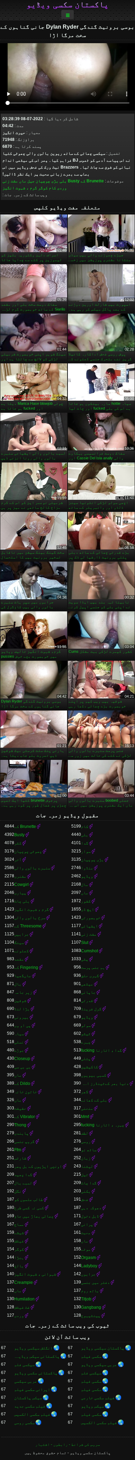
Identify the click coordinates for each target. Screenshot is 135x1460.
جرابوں (88, 1274)
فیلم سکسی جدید (29, 1406)
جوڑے (19, 1050)
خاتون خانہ (25, 1091)
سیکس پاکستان (28, 1397)
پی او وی (22, 1025)
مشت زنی (10, 181)
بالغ (19, 1265)
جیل (31, 181)
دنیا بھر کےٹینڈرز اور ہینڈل (105, 1083)
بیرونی (21, 1017)
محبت (86, 1232)
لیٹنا (87, 1166)
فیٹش (19, 1241)
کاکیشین (89, 1067)
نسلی (19, 1042)
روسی (86, 1141)
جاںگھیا (22, 975)
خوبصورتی (90, 917)
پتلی (86, 1058)
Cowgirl (21, 884)
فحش (84, 1199)
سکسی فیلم (91, 1356)
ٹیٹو (86, 1033)
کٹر (17, 843)
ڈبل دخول (90, 1216)
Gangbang (91, 1307)
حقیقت (20, 1108)
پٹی (84, 959)
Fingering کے (26, 967)
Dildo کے (22, 1083)
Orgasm (88, 1257)
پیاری (20, 892)
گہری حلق (90, 975)
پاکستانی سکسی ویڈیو (35, 1373)
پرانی (87, 1224)
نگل (17, 1191)
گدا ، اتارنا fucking (101, 1050)
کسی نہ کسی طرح (29, 1207)
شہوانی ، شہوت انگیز (35, 1274)
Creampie (23, 1282)
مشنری (20, 876)
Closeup (22, 1058)
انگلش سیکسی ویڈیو (33, 1348)
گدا (84, 843)
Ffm (17, 1149)
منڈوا (87, 868)
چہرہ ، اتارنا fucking (102, 1125)
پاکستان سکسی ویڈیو (67, 4)
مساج (19, 1224)
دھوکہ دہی (91, 1207)
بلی (63, 181)
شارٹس (20, 1158)
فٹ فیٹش (22, 1307)
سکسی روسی (24, 1422)
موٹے (86, 1249)
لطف (84, 1133)
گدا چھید (23, 1174)
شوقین (20, 1000)
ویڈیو (87, 876)
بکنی (86, 1191)
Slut (84, 942)
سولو (86, 1025)
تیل (84, 1174)
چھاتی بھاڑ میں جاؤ (34, 1216)
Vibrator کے (24, 1116)
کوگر (43, 187)
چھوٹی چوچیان (28, 851)
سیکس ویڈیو (92, 1406)
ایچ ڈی (87, 909)
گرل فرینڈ (91, 1008)
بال (17, 984)
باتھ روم (90, 1290)
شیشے (19, 1232)
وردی (62, 187)
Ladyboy (89, 1265)
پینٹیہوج (90, 1315)
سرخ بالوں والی (29, 917)
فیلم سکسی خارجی (98, 1397)
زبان (86, 1158)
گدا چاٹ (89, 1183)
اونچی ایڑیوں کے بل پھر (38, 1166)
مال (84, 884)
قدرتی (87, 1000)
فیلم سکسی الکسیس (32, 1414)
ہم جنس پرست (93, 967)
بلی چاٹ (22, 901)
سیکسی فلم (24, 1364)
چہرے (86, 1042)
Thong (20, 1125)
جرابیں (21, 934)
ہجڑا (19, 1257)
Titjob (86, 1299)
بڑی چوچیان (47, 181)
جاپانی (88, 992)
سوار (86, 851)
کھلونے (21, 950)
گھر (84, 1091)
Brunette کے (92, 181)
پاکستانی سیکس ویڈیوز (37, 1356)
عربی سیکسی (25, 1381)
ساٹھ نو (89, 1149)
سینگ (19, 942)
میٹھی (87, 984)
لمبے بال (23, 1183)
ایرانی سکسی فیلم (32, 1389)
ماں (22, 181)
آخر (17, 859)
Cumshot (89, 950)
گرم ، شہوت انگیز (19, 187)
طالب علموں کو (28, 1199)
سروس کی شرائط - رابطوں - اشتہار (67, 1444)
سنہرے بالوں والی (32, 868)
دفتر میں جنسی (95, 1282)
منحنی (87, 1108)
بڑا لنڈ (22, 1008)
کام (52, 187)
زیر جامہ (23, 992)
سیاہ (19, 1033)
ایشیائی (89, 926)
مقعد (19, 959)
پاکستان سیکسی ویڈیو (102, 1348)
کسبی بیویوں (93, 1075)
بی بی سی (22, 1067)
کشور (86, 901)
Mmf (85, 1116)
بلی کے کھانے (94, 1100)
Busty (74, 181)
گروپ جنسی (24, 1141)
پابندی (21, 1133)
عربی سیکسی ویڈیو (99, 1364)
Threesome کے (28, 926)
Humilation (24, 1299)
